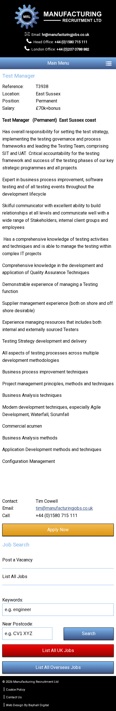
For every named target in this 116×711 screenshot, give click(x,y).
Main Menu (58, 63)
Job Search (15, 544)
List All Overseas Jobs (58, 667)
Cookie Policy (15, 690)
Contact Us (14, 697)
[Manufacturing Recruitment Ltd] (58, 17)
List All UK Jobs (58, 650)
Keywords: (12, 600)
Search (88, 633)
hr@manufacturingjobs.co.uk (65, 34)
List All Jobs (14, 576)
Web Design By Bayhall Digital (27, 705)
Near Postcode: (17, 624)
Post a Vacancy (17, 560)
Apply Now (58, 529)
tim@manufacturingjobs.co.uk (64, 508)
